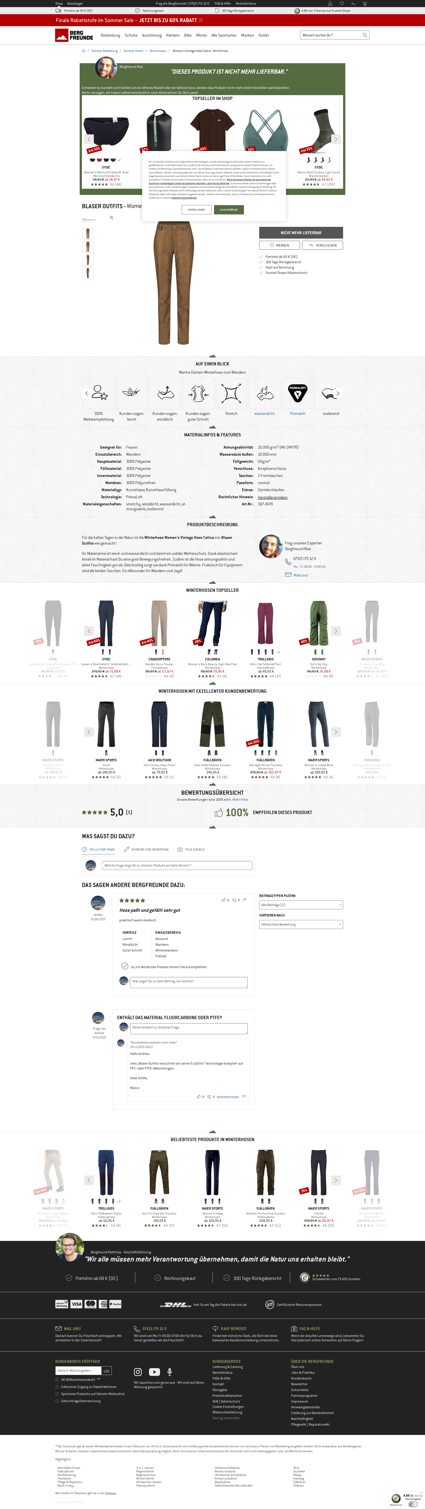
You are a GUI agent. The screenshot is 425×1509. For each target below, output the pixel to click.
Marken (247, 35)
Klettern (173, 35)
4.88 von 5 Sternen (325, 11)
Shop (59, 3)
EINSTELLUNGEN (196, 209)
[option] (175, 280)
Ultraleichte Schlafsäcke (230, 1475)
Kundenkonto (301, 1378)
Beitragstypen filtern (277, 895)
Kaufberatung (67, 1475)
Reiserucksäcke (225, 1471)
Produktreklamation (227, 1395)
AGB (215, 1401)
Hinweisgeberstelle (305, 1407)
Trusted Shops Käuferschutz (287, 273)
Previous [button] (87, 393)
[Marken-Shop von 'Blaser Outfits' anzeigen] (89, 220)
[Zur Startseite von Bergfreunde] (75, 35)
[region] (214, 186)
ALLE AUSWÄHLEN (229, 209)
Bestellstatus (222, 1372)
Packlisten (64, 1478)
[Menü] (421, 1494)
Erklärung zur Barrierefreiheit (312, 1413)
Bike (188, 35)
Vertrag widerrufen (226, 1418)
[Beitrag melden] (245, 900)
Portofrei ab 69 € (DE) (78, 11)
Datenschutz (230, 1401)
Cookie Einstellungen (228, 1407)
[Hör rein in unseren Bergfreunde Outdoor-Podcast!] (173, 1373)
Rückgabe (219, 1390)
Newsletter (299, 1384)
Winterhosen (158, 51)
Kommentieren (228, 1097)
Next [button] (338, 393)
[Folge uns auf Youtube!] (158, 1373)
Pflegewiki (299, 1424)
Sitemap (110, 1493)
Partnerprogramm (304, 1395)
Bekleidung (110, 35)
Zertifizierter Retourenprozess (299, 1305)
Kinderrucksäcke (226, 1478)
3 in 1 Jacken (145, 1468)
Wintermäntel (145, 1478)
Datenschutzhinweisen (184, 197)
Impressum (299, 1401)
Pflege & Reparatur (70, 1482)
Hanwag (298, 1478)
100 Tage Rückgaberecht (238, 11)
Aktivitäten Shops (69, 1468)
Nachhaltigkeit (302, 1419)
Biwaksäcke (222, 1482)
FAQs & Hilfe (221, 1378)
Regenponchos (146, 1475)
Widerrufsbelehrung (227, 1412)
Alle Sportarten (224, 35)
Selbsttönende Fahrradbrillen (234, 1485)
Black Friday (66, 1485)
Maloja (297, 1475)
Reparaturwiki (319, 1424)
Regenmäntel (145, 1471)
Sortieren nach (272, 915)
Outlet (264, 35)
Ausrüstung (152, 35)
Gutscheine (299, 1390)
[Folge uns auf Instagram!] (141, 1373)
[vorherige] (89, 139)
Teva (296, 1468)
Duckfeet (299, 1471)
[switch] (413, 1504)
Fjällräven (299, 1482)
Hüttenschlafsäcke (227, 1468)
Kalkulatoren (66, 1471)
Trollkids (298, 1485)
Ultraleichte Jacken (148, 1482)
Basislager (75, 3)
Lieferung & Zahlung (227, 1367)
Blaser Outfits (102, 206)
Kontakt (218, 1384)
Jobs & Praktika (303, 1372)
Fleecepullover (145, 1485)
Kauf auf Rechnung (280, 267)
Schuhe (131, 35)
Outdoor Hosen (133, 51)
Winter (201, 35)
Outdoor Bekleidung (105, 51)
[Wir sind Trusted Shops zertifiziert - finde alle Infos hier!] (305, 1277)
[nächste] (336, 139)
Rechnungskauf (153, 11)
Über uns (297, 1367)
